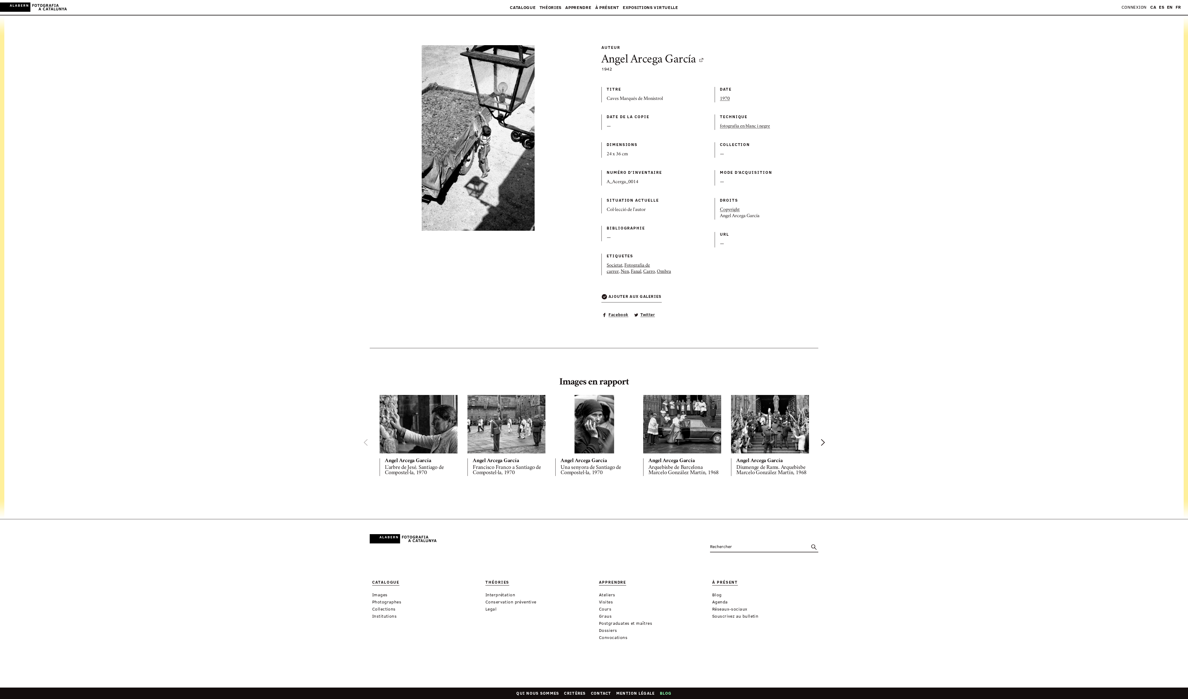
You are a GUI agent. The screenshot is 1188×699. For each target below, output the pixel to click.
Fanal (636, 272)
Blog (666, 693)
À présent (607, 7)
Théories (551, 7)
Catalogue (523, 7)
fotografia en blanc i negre (745, 126)
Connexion (1134, 7)
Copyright (730, 210)
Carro (649, 272)
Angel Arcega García (648, 60)
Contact (601, 693)
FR (1178, 7)
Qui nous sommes (537, 693)
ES (1161, 7)
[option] (419, 436)
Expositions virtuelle (650, 7)
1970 (725, 99)
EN (1170, 7)
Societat (614, 266)
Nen (625, 272)
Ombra (664, 272)
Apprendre (578, 7)
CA (1153, 7)
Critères (575, 693)
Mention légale (635, 693)
